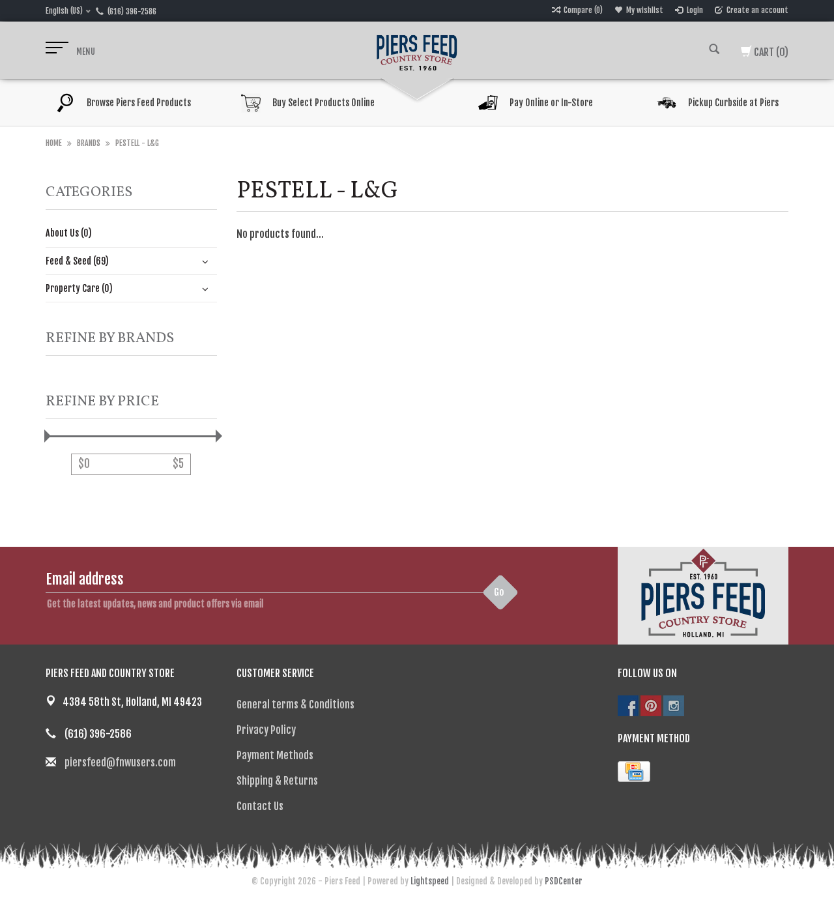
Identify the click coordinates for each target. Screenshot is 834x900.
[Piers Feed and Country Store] (417, 50)
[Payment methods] (634, 771)
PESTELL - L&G (137, 143)
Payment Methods (275, 755)
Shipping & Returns (277, 780)
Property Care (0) (79, 288)
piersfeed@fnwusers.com (120, 762)
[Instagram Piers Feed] (673, 705)
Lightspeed (429, 881)
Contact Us (260, 806)
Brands (88, 143)
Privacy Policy (266, 729)
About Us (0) (69, 233)
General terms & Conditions (295, 704)
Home (54, 143)
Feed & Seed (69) (77, 261)
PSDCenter (563, 881)
